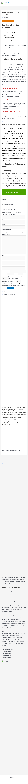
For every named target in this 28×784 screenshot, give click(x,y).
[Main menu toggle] (25, 2)
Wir (2, 128)
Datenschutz (11, 779)
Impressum (17, 779)
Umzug (4, 407)
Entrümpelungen (7, 170)
